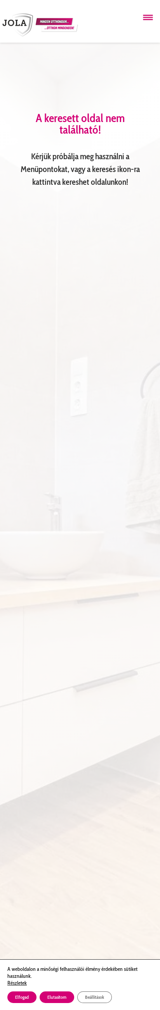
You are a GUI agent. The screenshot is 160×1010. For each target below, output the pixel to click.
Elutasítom (56, 997)
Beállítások (94, 997)
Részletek (17, 982)
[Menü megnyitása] (148, 17)
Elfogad (22, 997)
